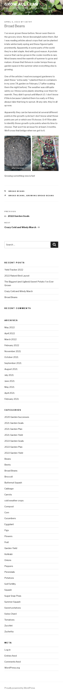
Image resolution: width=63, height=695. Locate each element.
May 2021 (9, 387)
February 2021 (11, 399)
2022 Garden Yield (13, 453)
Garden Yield (10, 548)
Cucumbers (10, 518)
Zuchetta (8, 631)
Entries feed (10, 655)
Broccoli (8, 476)
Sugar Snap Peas (12, 596)
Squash (8, 590)
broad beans (16, 196)
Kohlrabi (8, 554)
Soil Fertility (10, 584)
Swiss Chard (10, 614)
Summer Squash (12, 602)
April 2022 (9, 333)
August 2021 (11, 369)
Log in (7, 650)
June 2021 (9, 381)
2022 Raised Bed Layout (16, 275)
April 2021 (9, 393)
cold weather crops (14, 500)
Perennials (9, 572)
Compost (9, 506)
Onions (7, 560)
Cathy (28, 22)
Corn (6, 512)
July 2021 (9, 375)
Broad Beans (16, 191)
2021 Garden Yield (13, 435)
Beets (7, 464)
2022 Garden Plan (13, 447)
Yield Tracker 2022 (13, 269)
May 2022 (9, 327)
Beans (7, 459)
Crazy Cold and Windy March (18, 291)
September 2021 (13, 363)
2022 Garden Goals (14, 441)
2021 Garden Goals (14, 423)
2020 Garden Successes (16, 417)
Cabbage (9, 488)
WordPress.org (12, 667)
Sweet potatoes (12, 608)
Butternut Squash (13, 482)
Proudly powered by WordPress (19, 688)
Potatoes (9, 578)
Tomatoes (9, 619)
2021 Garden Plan (13, 429)
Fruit (6, 542)
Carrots (8, 494)
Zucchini (8, 625)
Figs (6, 530)
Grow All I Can (21, 4)
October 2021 (11, 357)
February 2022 (11, 345)
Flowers (8, 536)
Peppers (8, 566)
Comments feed (12, 661)
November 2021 (12, 351)
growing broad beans (40, 196)
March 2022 (10, 339)
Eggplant (9, 524)
